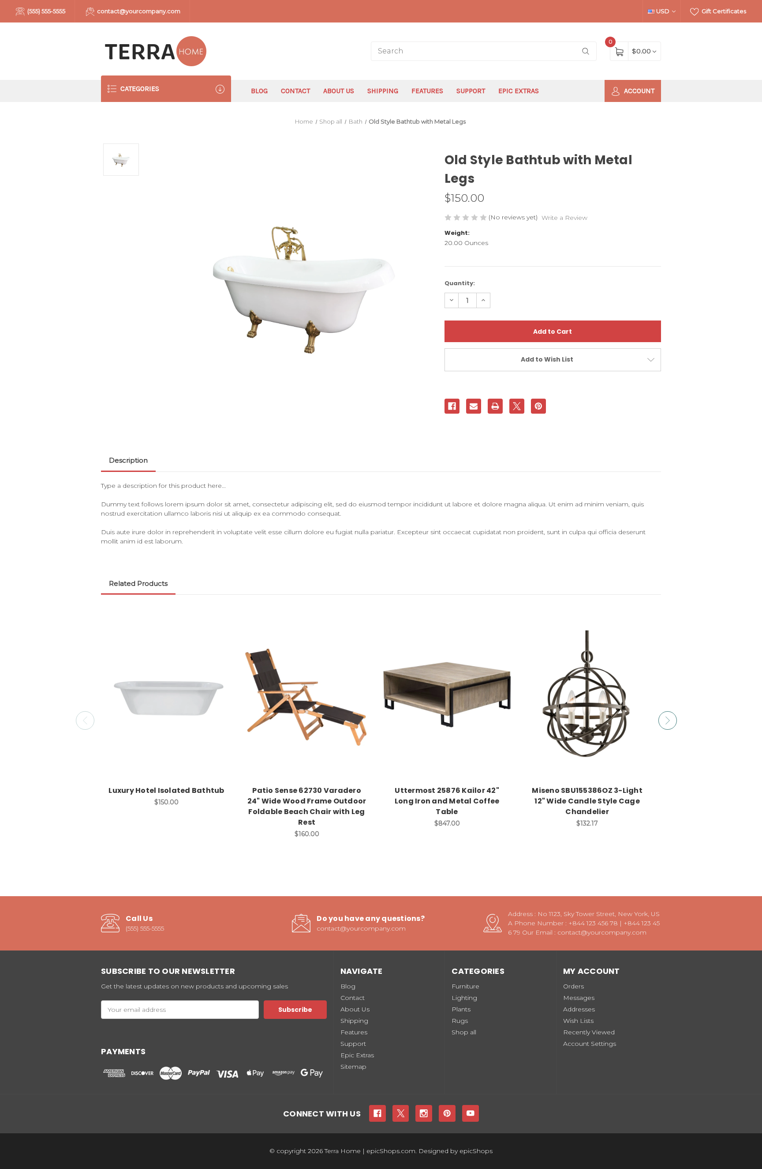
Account (638, 91)
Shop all (464, 1032)
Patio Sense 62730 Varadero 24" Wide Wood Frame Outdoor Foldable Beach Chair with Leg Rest (306, 806)
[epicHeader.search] (586, 51)
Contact (295, 91)
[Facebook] (451, 406)
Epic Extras (518, 91)
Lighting (464, 998)
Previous (85, 720)
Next (667, 720)
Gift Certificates (723, 11)
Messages (578, 998)
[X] (516, 406)
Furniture (465, 986)
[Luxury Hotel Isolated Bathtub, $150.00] (166, 695)
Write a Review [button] (564, 218)
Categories (139, 88)
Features (427, 91)
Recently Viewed (589, 1032)
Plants (461, 1009)
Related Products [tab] (138, 583)
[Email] (473, 406)
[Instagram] (423, 1113)
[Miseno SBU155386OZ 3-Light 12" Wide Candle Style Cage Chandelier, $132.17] (587, 695)
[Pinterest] (538, 406)
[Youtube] (470, 1113)
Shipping (382, 91)
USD (663, 11)
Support (470, 91)
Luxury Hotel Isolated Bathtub (166, 790)
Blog (259, 91)
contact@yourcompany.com (138, 11)
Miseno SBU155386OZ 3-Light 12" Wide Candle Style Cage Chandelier (587, 801)
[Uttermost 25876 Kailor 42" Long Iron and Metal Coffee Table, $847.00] (447, 695)
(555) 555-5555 (45, 11)
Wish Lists (578, 1021)
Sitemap (353, 1067)
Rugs (460, 1021)
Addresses (579, 1009)
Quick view (219, 617)
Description (128, 460)
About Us (338, 91)
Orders (573, 986)
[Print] (495, 406)
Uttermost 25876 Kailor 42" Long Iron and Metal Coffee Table (447, 801)
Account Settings (589, 1044)
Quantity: (459, 283)
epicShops (476, 1151)
